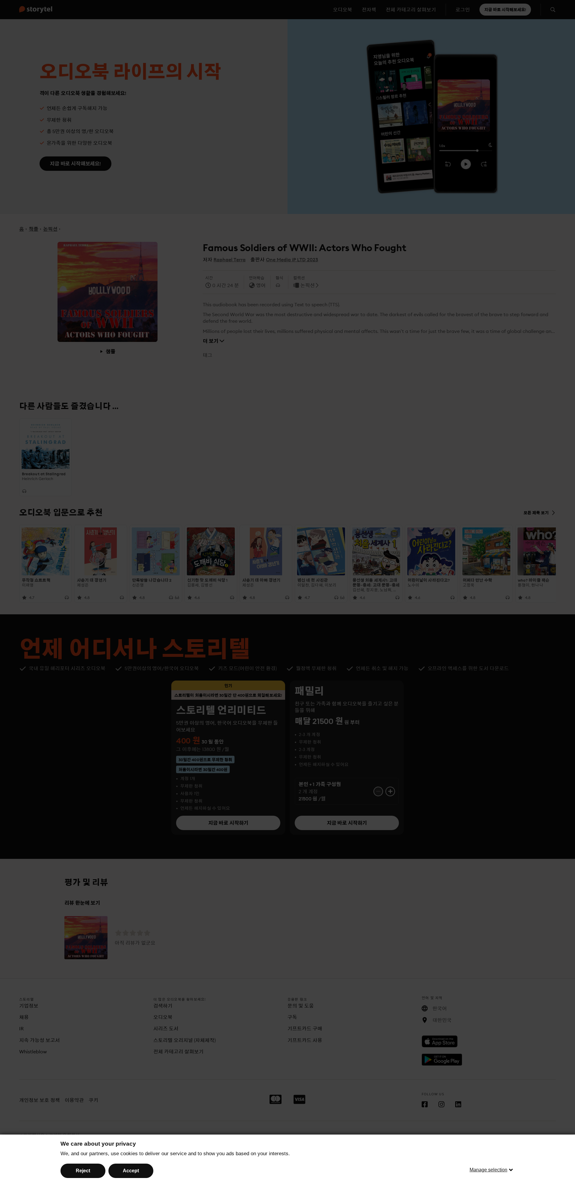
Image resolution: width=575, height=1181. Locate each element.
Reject (83, 1170)
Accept (131, 1170)
